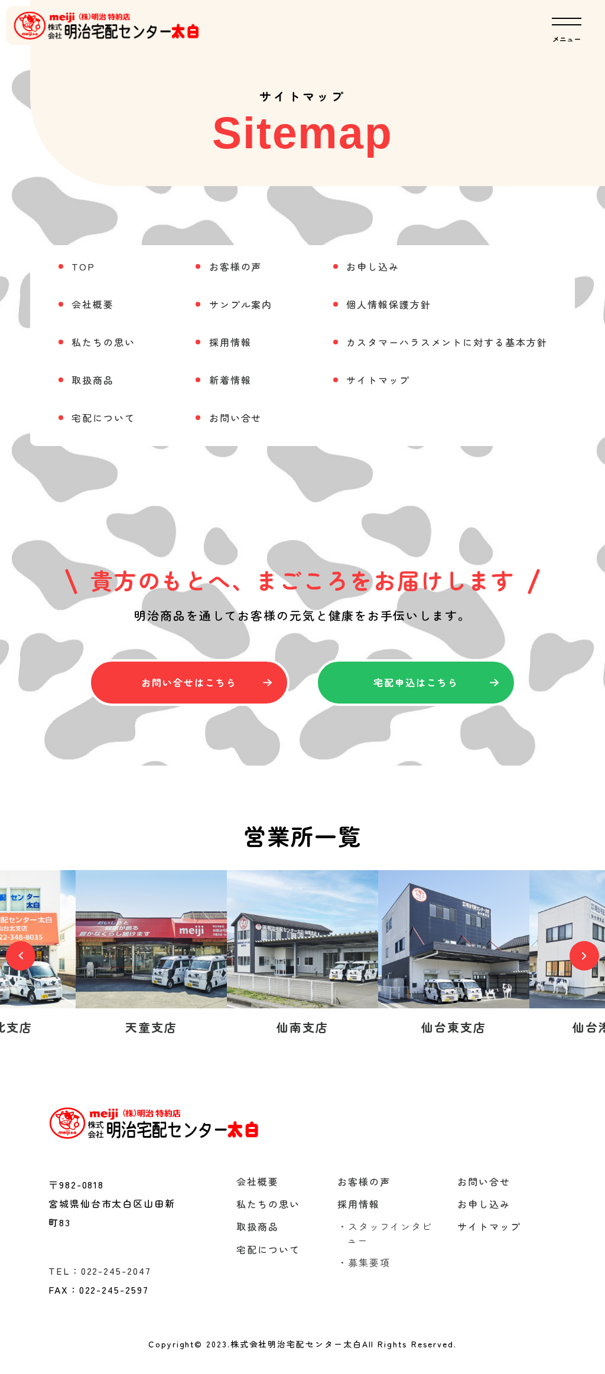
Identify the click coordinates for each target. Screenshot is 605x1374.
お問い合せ (235, 418)
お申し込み (372, 266)
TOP (83, 266)
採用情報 (230, 342)
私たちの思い (103, 342)
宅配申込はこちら (415, 682)
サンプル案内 (241, 304)
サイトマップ (378, 380)
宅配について (103, 418)
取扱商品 (92, 380)
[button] (20, 956)
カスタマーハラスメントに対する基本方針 (446, 342)
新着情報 (230, 380)
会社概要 (92, 304)
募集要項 (364, 1262)
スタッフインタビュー (384, 1232)
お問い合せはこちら (188, 682)
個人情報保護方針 (388, 304)
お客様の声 (235, 266)
